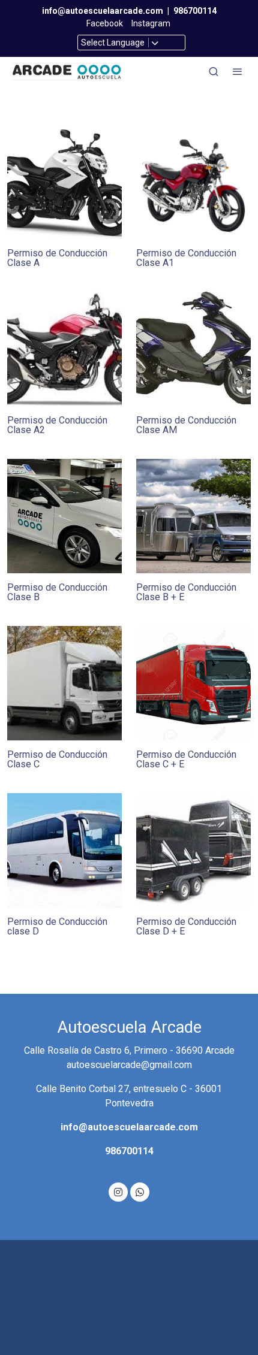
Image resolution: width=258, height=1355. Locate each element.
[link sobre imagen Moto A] (64, 182)
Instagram (151, 23)
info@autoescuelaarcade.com (102, 11)
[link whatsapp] (140, 1191)
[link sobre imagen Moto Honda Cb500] (64, 349)
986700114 (195, 11)
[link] (67, 71)
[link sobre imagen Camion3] (64, 683)
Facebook (104, 23)
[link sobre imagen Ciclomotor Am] (193, 349)
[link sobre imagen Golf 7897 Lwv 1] (64, 516)
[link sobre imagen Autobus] (64, 850)
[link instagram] (118, 1191)
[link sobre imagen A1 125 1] (193, 182)
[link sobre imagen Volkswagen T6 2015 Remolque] (193, 516)
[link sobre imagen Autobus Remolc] (193, 850)
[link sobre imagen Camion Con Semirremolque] (193, 683)
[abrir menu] (237, 71)
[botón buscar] (213, 71)
